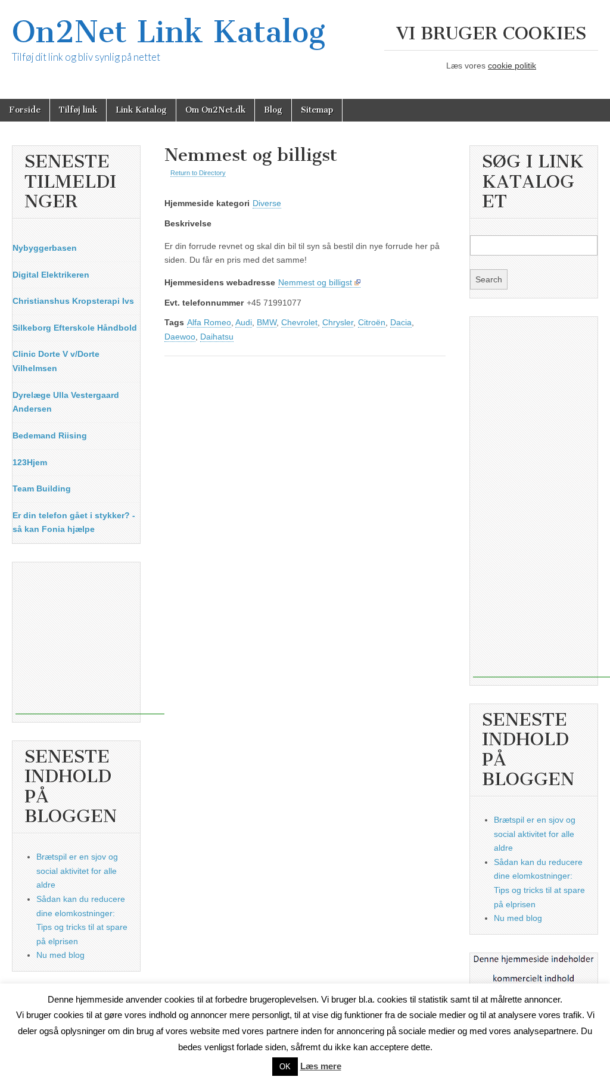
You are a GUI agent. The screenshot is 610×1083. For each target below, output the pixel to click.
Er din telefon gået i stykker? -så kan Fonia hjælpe (74, 522)
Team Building (42, 488)
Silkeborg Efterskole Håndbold (75, 327)
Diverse (267, 203)
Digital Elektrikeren (51, 274)
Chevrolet (299, 322)
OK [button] (285, 1066)
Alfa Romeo (209, 322)
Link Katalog (141, 110)
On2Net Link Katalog (168, 32)
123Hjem (30, 462)
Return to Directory (198, 172)
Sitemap (317, 110)
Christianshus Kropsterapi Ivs (73, 301)
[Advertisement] (89, 639)
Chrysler (337, 322)
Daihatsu (217, 336)
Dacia (401, 322)
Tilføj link (78, 110)
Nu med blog (60, 955)
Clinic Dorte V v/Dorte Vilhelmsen (56, 361)
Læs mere (320, 1066)
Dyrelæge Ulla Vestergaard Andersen (66, 402)
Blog (273, 110)
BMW (266, 322)
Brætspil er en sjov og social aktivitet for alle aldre (77, 870)
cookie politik (512, 65)
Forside (25, 110)
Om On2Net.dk (215, 110)
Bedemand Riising (50, 435)
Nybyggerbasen (45, 248)
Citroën (371, 322)
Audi (243, 322)
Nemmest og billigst (315, 282)
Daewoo (179, 336)
